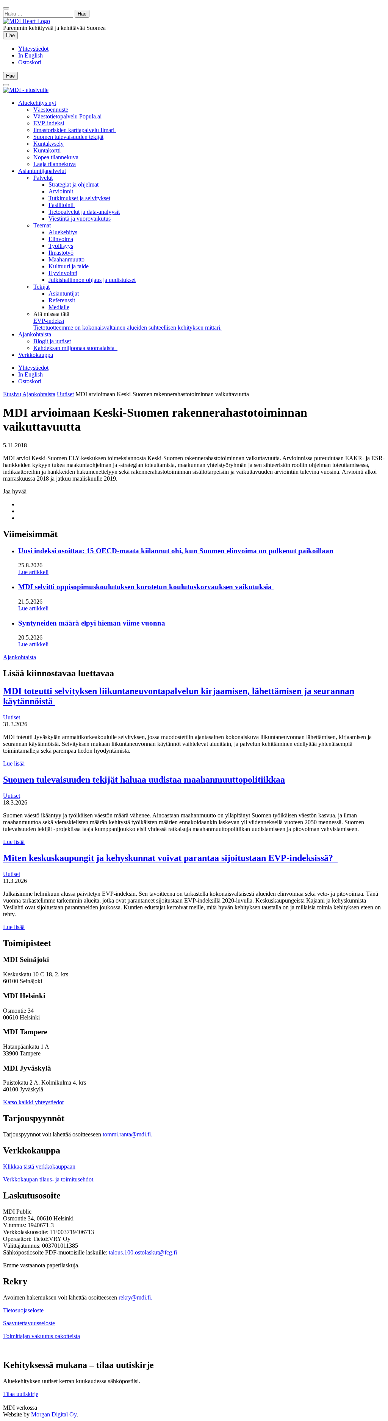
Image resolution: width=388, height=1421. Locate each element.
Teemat (42, 225)
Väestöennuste (50, 109)
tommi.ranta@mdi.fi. (127, 1134)
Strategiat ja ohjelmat (73, 184)
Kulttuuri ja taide (68, 266)
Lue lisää (14, 763)
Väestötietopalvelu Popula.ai (67, 116)
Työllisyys (60, 246)
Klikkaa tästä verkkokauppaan (39, 1166)
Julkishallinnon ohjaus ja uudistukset (92, 280)
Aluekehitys (62, 232)
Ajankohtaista (34, 334)
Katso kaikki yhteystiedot (33, 1102)
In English (30, 55)
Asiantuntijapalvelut (42, 171)
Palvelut (43, 177)
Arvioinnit (60, 191)
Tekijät (41, 286)
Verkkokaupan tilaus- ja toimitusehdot (48, 1179)
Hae (12, 35)
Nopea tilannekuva (55, 157)
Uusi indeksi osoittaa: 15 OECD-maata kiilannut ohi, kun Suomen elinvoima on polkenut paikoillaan (175, 551)
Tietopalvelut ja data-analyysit (84, 212)
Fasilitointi (61, 205)
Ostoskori (29, 62)
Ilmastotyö (61, 252)
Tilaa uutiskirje (20, 1394)
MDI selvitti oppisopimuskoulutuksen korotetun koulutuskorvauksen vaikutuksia (146, 587)
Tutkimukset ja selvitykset (79, 198)
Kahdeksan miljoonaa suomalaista (75, 348)
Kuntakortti (47, 150)
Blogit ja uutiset (52, 341)
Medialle (58, 307)
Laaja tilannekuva (54, 164)
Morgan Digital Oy (54, 1414)
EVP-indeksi (48, 123)
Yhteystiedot (33, 48)
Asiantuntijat (63, 293)
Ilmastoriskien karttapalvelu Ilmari (74, 130)
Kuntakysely (48, 143)
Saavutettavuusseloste (29, 1323)
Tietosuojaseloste (23, 1310)
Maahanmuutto (66, 259)
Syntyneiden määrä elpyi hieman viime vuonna (91, 623)
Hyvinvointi (62, 273)
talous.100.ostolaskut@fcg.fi (143, 1252)
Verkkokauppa (35, 355)
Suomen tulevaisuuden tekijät (68, 137)
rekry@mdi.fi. (135, 1297)
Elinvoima (60, 239)
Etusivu (12, 394)
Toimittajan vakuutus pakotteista (41, 1336)
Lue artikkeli (33, 572)
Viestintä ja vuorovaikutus (79, 218)
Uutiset (65, 394)
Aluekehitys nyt (37, 103)
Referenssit (61, 300)
